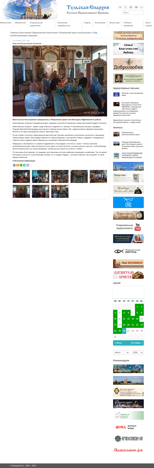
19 (124, 325)
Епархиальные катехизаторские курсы (131, 133)
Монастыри (114, 23)
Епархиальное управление (36, 24)
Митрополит (20, 23)
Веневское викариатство (64, 24)
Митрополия (5, 23)
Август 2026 (128, 292)
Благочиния (100, 23)
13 (128, 319)
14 (133, 319)
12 (124, 319)
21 (133, 325)
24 (115, 331)
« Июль (118, 343)
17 (115, 325)
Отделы (87, 23)
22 (137, 325)
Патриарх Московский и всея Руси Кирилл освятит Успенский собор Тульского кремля (132, 145)
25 (120, 331)
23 (142, 325)
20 (128, 325)
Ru (141, 7)
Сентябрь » (136, 343)
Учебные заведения (128, 24)
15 (137, 319)
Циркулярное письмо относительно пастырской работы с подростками (127, 121)
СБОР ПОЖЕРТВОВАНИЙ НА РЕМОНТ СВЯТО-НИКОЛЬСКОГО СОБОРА (132, 155)
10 (115, 319)
